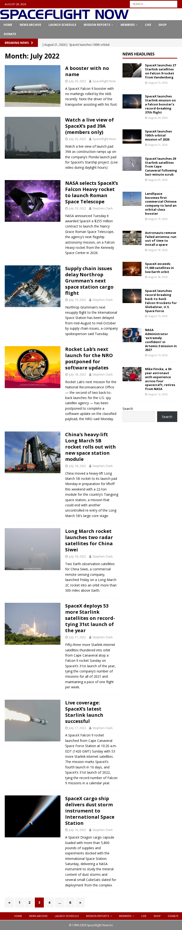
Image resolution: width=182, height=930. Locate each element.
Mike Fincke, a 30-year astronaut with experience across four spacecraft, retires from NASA (160, 379)
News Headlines (139, 54)
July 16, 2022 (77, 830)
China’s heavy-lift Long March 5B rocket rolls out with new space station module (90, 446)
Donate (10, 34)
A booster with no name (87, 71)
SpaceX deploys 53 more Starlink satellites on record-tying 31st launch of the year (90, 618)
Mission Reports (97, 25)
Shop (163, 25)
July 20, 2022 (77, 81)
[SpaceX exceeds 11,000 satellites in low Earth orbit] (132, 269)
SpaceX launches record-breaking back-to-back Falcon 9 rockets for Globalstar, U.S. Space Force (161, 301)
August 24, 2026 (158, 117)
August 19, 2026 (158, 219)
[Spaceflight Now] (64, 17)
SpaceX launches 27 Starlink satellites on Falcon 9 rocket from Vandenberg (160, 71)
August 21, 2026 (158, 144)
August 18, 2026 (158, 250)
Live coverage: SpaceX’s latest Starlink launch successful (84, 711)
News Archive (30, 25)
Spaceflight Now (104, 81)
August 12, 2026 (158, 394)
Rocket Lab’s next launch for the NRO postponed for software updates (89, 358)
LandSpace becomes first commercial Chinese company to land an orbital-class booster (161, 203)
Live (148, 25)
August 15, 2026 (158, 316)
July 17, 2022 (77, 637)
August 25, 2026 (158, 82)
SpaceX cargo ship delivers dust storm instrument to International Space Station (89, 810)
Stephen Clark (102, 208)
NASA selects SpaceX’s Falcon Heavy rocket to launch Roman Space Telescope (91, 192)
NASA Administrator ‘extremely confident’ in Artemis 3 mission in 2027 (161, 340)
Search (128, 408)
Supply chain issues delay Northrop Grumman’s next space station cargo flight (89, 280)
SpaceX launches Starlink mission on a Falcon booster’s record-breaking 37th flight (160, 104)
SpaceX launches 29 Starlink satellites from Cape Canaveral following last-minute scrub (161, 166)
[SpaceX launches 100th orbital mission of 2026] (132, 136)
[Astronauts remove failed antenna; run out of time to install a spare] (132, 238)
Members (128, 25)
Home (8, 25)
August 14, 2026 (158, 355)
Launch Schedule (62, 25)
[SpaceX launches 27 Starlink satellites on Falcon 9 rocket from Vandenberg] (132, 70)
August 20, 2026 (158, 179)
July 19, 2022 (77, 208)
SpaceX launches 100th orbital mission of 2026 (158, 135)
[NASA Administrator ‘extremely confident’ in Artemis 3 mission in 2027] (132, 335)
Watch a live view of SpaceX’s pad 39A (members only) (89, 126)
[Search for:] (153, 3)
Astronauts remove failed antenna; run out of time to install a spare (160, 239)
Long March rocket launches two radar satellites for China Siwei (89, 540)
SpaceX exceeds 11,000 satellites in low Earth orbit (159, 268)
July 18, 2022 (77, 374)
